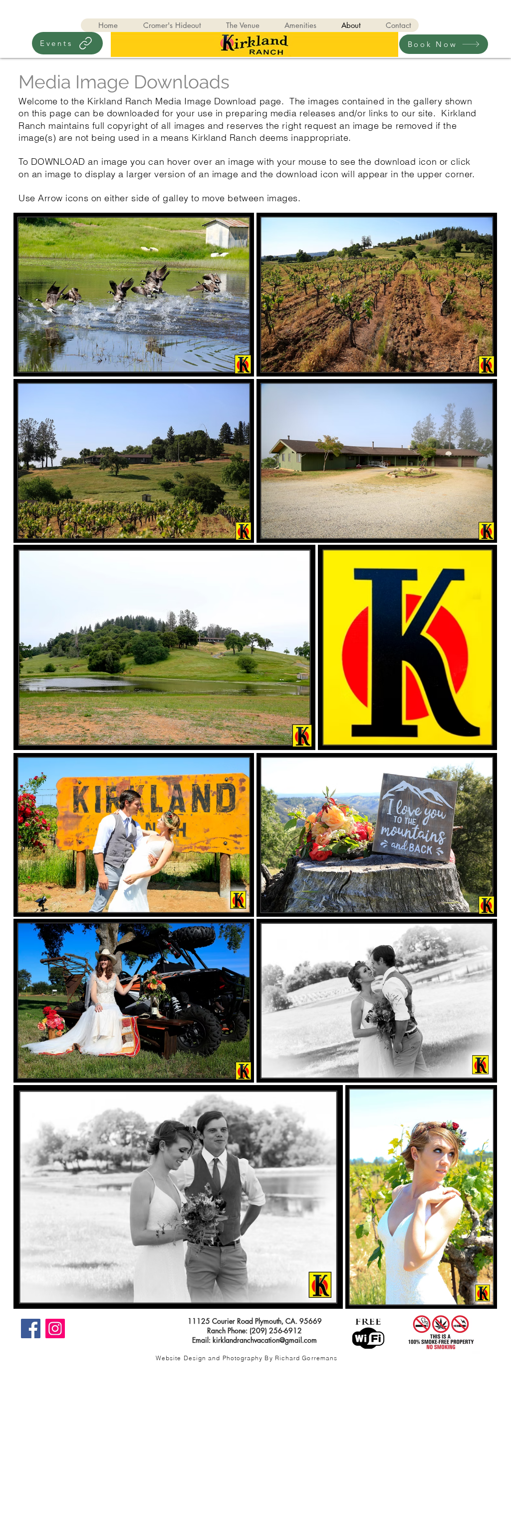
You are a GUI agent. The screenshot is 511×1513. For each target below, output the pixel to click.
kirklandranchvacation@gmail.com (265, 1340)
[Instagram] (55, 1328)
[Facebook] (30, 1328)
